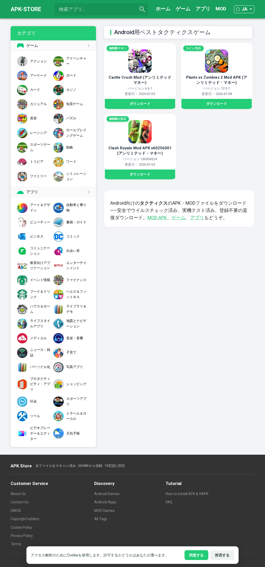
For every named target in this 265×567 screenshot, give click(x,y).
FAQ (169, 502)
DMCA (16, 511)
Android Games (107, 494)
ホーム (163, 9)
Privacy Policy (22, 536)
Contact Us (19, 502)
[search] (142, 9)
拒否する (222, 555)
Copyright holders (25, 519)
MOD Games (104, 511)
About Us (18, 494)
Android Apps (105, 502)
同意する (196, 555)
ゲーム (183, 9)
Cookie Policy (21, 527)
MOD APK (157, 217)
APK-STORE (26, 9)
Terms (16, 544)
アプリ (203, 9)
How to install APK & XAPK (187, 494)
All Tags (100, 519)
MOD (221, 9)
